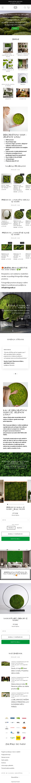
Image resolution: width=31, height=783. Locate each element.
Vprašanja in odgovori (15, 466)
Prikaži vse (15, 169)
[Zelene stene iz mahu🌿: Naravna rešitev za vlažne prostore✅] (5, 679)
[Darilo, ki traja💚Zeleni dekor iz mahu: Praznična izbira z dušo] (5, 663)
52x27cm (19, 528)
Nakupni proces (5, 757)
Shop (15, 28)
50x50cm (11, 528)
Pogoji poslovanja (5, 754)
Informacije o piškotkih (7, 765)
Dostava (3, 762)
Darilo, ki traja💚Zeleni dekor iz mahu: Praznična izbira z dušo (19, 670)
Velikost (15, 524)
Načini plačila (4, 760)
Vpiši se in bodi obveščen (12, 773)
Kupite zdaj (15, 538)
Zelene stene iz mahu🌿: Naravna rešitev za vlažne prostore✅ (20, 686)
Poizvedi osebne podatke (7, 768)
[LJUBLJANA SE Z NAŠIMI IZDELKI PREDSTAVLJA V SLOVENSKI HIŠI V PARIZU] (5, 694)
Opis (4, 520)
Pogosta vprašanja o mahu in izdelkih (10, 752)
